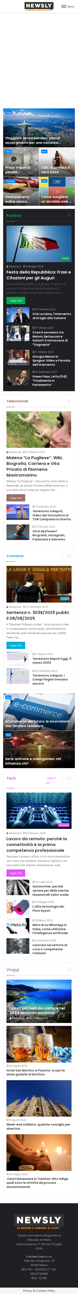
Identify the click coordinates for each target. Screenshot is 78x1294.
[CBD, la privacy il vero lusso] (57, 162)
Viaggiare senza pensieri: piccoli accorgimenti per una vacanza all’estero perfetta (32, 143)
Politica (13, 215)
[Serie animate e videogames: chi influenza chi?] (39, 749)
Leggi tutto (16, 300)
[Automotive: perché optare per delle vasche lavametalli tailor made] (17, 887)
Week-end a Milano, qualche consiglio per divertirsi (38, 1126)
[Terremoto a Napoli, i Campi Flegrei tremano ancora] (17, 676)
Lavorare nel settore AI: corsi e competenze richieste (50, 949)
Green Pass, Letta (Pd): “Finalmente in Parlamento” (50, 380)
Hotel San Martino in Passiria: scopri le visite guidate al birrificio (35, 1072)
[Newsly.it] (39, 6)
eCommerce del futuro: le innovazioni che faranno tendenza (37, 723)
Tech (11, 778)
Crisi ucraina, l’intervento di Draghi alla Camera (51, 316)
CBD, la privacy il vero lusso (55, 169)
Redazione (14, 266)
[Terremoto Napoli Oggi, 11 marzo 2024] (17, 659)
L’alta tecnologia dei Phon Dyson (48, 908)
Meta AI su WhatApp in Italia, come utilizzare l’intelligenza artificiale (50, 929)
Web (8, 151)
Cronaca (15, 555)
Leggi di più (51, 780)
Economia (10, 181)
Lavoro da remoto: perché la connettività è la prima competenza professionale (36, 844)
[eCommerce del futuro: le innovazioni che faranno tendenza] (39, 712)
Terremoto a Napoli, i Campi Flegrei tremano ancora (50, 679)
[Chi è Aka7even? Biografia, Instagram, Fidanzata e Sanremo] (17, 532)
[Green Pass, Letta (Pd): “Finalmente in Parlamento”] (17, 377)
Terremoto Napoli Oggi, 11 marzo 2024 (51, 661)
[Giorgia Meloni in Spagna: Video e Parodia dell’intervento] (17, 357)
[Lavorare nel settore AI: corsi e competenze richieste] (17, 946)
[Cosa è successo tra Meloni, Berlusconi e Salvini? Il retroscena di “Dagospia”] (17, 333)
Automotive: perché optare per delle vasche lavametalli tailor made (50, 890)
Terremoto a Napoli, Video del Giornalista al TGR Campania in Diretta (51, 515)
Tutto (42, 215)
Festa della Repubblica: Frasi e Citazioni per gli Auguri (38, 275)
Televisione (17, 401)
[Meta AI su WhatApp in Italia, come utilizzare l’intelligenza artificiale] (17, 926)
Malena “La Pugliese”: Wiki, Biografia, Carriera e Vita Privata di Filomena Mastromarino (34, 466)
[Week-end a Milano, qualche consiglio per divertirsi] (39, 1098)
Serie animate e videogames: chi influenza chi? (33, 761)
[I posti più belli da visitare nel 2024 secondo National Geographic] (38, 1001)
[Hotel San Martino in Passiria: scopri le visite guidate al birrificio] (39, 1044)
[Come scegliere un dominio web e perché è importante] (57, 191)
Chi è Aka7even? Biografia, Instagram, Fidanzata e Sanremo (48, 535)
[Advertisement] (39, 60)
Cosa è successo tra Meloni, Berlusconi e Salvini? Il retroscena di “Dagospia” (50, 338)
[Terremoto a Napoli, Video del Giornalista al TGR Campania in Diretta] (17, 512)
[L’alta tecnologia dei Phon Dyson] (17, 907)
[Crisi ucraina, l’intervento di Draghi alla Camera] (17, 315)
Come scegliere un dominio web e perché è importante (56, 204)
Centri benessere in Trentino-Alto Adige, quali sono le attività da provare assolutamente (37, 1183)
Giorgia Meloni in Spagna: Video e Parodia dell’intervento (51, 361)
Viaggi (8, 112)
